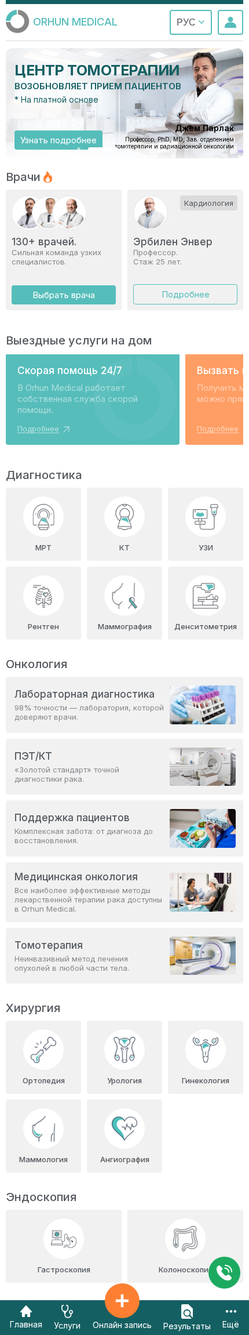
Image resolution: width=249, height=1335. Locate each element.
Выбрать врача (63, 294)
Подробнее (186, 294)
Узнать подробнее (58, 140)
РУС (187, 22)
